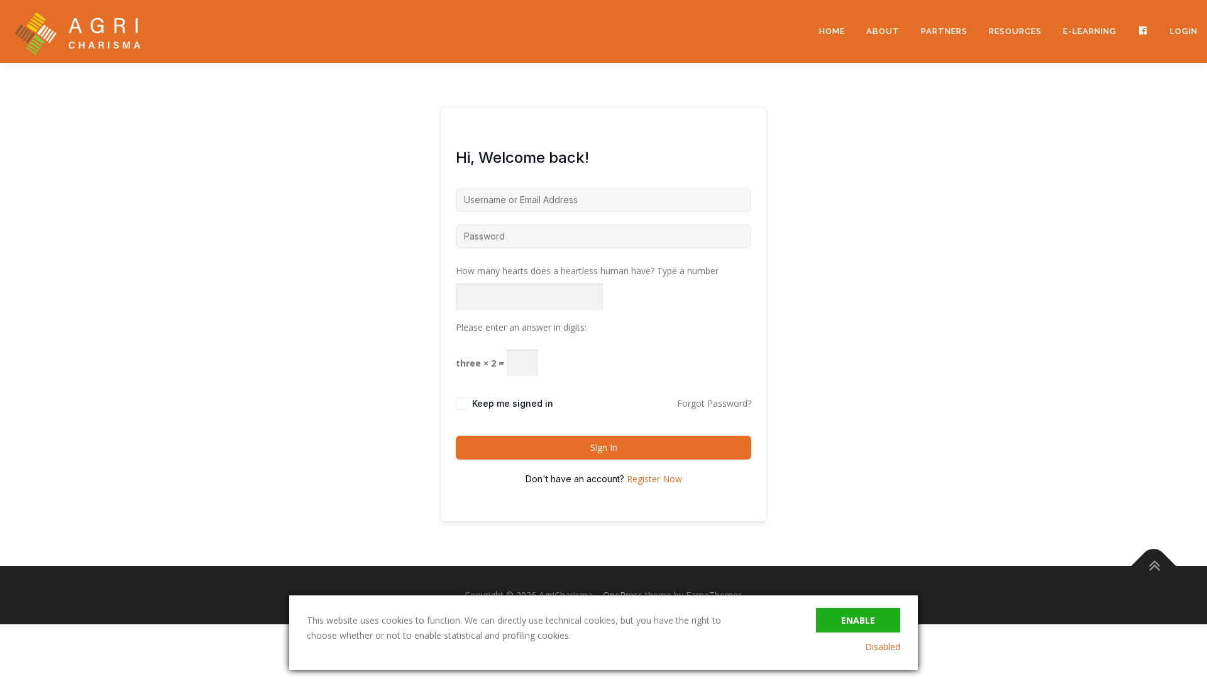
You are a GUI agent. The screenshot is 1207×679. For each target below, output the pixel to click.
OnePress (622, 595)
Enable (858, 620)
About (883, 31)
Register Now (654, 479)
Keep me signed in (512, 403)
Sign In (603, 447)
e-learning (1089, 31)
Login (1184, 31)
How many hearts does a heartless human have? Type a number (587, 271)
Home (832, 31)
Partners (944, 31)
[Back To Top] (1154, 565)
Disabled (882, 647)
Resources (1015, 31)
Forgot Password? (714, 403)
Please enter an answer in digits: (521, 327)
